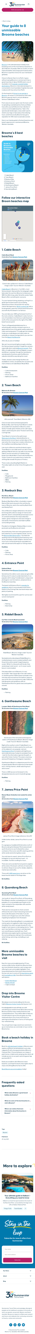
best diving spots (27, 973)
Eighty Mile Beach (11, 980)
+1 (25, 1208)
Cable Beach (6, 289)
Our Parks (6, 1270)
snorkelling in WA (10, 975)
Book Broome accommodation (12, 1069)
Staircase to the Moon (9, 438)
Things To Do (7, 1208)
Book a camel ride (23, 306)
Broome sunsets (23, 348)
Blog (4, 1281)
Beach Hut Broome (14, 337)
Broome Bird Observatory (12, 535)
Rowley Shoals (10, 982)
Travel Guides (18, 1208)
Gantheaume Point (8, 751)
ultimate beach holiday (15, 1046)
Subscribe (17, 1260)
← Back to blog (6, 21)
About (5, 1276)
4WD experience (14, 873)
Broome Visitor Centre (13, 1004)
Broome (4, 64)
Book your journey (16, 9)
